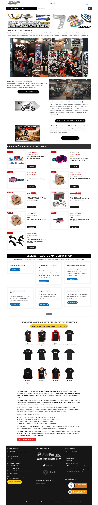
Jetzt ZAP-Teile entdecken (26, 439)
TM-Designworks (42, 259)
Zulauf (22, 8)
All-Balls (30, 259)
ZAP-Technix (25, 259)
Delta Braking (71, 259)
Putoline (65, 259)
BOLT (34, 259)
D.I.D (76, 259)
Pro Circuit (49, 259)
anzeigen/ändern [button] (40, 483)
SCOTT (53, 259)
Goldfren (79, 259)
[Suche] (90, 8)
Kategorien (14, 8)
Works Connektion (59, 259)
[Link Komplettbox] (20, 267)
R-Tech (37, 259)
